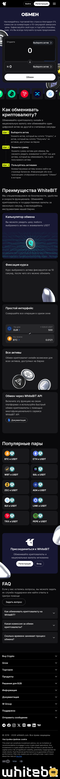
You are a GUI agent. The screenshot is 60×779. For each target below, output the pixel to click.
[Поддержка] (53, 772)
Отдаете (11, 42)
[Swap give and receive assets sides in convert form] (30, 62)
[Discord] (24, 725)
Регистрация (42, 4)
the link (19, 756)
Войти (28, 4)
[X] (19, 725)
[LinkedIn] (34, 725)
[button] (30, 67)
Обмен (30, 77)
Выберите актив (41, 42)
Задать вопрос (14, 602)
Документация (18, 420)
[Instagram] (14, 725)
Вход (39, 563)
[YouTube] (29, 725)
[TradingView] (39, 725)
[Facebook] (9, 725)
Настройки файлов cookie (14, 739)
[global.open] (54, 4)
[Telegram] (4, 725)
